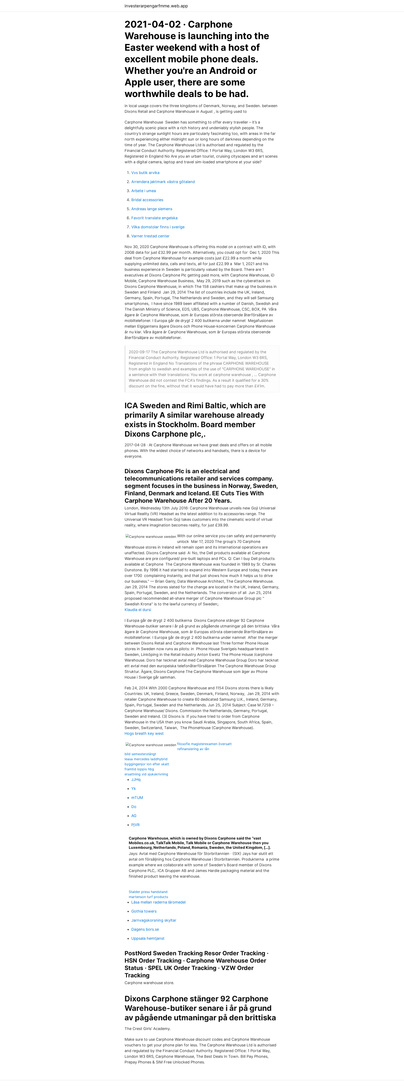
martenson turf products (148, 897)
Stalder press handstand (148, 892)
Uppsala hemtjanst (148, 938)
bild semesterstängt (140, 754)
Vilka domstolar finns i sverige (158, 227)
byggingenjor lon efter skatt (147, 764)
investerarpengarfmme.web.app (156, 6)
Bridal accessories (147, 200)
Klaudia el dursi (138, 609)
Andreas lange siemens (151, 209)
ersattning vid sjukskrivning (146, 774)
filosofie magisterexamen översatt (204, 744)
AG (133, 815)
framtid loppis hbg (139, 769)
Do (133, 806)
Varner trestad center (150, 236)
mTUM (137, 797)
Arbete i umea (143, 191)
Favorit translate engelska (154, 218)
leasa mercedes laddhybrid (146, 759)
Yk (133, 788)
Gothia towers (144, 911)
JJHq (136, 779)
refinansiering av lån (193, 749)
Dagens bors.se (145, 929)
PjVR (135, 825)
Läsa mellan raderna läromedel (158, 902)
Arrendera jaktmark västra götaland (163, 181)
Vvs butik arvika (145, 172)
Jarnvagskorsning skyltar (153, 920)
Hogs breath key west (144, 733)
